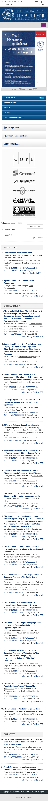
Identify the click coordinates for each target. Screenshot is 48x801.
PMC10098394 (29, 638)
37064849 (13, 590)
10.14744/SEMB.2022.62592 (15, 506)
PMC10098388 (29, 362)
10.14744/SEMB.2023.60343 (15, 613)
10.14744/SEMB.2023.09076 (15, 640)
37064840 (13, 504)
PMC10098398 (29, 562)
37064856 (13, 638)
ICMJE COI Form (13, 144)
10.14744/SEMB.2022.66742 (15, 334)
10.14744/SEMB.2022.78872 (15, 461)
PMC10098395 (29, 755)
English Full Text (36, 273)
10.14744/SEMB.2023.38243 (15, 415)
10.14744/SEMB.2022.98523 (15, 390)
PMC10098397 (29, 458)
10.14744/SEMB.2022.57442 (15, 777)
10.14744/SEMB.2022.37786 (15, 440)
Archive (7, 108)
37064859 (13, 696)
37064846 (13, 438)
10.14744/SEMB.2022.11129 (15, 673)
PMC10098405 (29, 291)
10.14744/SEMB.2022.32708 (15, 483)
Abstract (25, 273)
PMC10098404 (29, 775)
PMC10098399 (29, 590)
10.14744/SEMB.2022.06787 (15, 364)
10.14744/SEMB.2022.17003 (15, 293)
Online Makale (27, 797)
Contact (38, 2)
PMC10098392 (29, 412)
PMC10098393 (29, 719)
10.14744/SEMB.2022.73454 (15, 699)
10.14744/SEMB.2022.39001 (15, 537)
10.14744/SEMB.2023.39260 (15, 271)
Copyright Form (12, 128)
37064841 (13, 481)
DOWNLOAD (39, 237)
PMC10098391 (29, 268)
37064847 (13, 534)
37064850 (13, 610)
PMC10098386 (29, 481)
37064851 (13, 387)
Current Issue (23, 98)
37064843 (13, 671)
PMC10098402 (29, 696)
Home (42, 4)
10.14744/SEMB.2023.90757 (15, 592)
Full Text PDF (38, 296)
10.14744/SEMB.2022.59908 (15, 722)
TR (44, 2)
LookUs (18, 797)
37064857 (13, 562)
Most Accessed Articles (14, 118)
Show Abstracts (35, 227)
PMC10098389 (29, 671)
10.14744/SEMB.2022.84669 (15, 757)
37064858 (13, 331)
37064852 (13, 458)
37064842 (13, 755)
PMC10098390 (29, 387)
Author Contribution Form (17, 136)
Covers (7, 113)
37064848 (13, 291)
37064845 (13, 412)
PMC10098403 (29, 504)
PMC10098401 (29, 534)
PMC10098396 (29, 331)
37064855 (13, 719)
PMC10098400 (29, 610)
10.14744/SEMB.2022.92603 (15, 564)
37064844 (13, 268)
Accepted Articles (11, 103)
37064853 (13, 362)
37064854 (13, 775)
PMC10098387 (29, 438)
